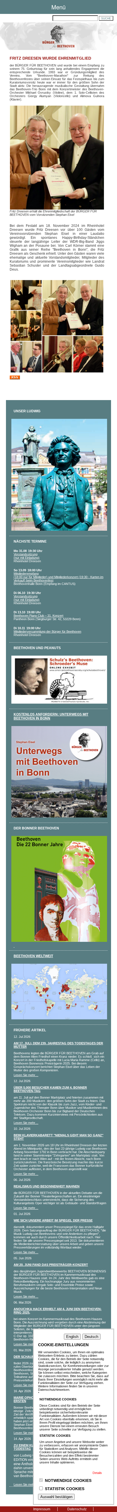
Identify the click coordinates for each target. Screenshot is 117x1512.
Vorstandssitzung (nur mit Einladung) (26, 556)
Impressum (41, 1509)
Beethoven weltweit (33, 956)
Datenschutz (77, 1509)
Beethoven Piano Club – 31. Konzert (38, 615)
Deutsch (91, 1337)
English (72, 1337)
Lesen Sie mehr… (26, 1075)
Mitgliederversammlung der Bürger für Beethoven (47, 631)
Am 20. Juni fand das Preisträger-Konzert (51, 1264)
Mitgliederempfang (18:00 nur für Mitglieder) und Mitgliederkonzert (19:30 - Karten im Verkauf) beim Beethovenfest (58, 577)
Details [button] (97, 1473)
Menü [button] (58, 7)
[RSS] (15, 378)
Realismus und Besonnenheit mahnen (47, 1186)
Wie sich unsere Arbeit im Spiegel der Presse (53, 1220)
